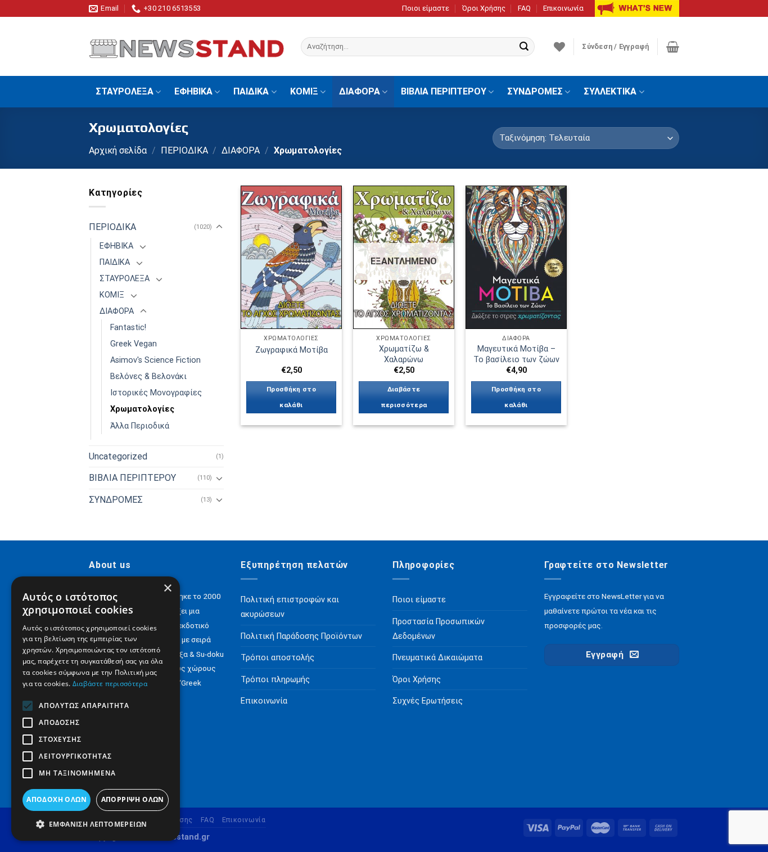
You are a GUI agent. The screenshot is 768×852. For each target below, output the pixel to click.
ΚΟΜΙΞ (304, 91)
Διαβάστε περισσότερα (404, 397)
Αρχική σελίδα (118, 150)
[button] (95, 824)
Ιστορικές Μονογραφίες (156, 393)
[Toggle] (219, 227)
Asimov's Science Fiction (155, 360)
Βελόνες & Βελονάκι (148, 376)
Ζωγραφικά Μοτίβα (291, 350)
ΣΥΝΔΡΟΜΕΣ (535, 91)
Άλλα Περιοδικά (139, 426)
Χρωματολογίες (142, 409)
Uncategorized (118, 456)
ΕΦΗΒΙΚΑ (193, 91)
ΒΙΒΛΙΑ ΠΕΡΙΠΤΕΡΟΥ (443, 91)
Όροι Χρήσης (483, 8)
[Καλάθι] (672, 46)
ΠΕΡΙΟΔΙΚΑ (184, 150)
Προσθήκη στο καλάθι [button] (291, 397)
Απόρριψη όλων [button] (132, 799)
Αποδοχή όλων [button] (56, 799)
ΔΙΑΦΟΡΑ (359, 91)
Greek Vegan (133, 344)
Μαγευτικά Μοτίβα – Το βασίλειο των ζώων (516, 354)
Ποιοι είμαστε (425, 8)
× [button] (167, 588)
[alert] (95, 708)
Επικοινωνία (563, 8)
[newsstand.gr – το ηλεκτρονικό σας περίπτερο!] (186, 47)
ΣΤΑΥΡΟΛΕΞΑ (124, 91)
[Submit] (524, 46)
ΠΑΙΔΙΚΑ (251, 91)
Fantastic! (128, 327)
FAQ (524, 8)
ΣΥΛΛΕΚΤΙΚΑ (610, 91)
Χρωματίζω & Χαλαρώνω (404, 354)
